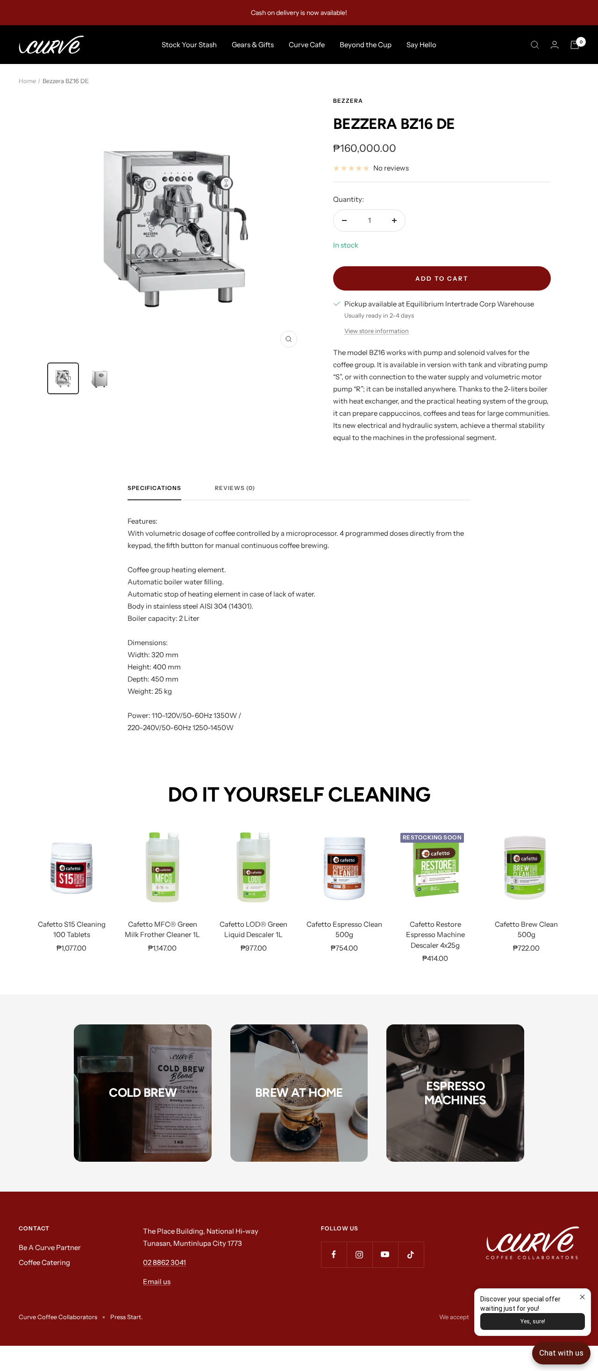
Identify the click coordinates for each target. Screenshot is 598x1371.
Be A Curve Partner (50, 1247)
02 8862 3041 (164, 1262)
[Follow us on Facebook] (334, 1254)
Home (27, 81)
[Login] (554, 45)
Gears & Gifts (253, 44)
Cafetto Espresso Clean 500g (344, 929)
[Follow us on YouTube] (385, 1254)
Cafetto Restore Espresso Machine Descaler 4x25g (435, 935)
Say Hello (421, 44)
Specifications (154, 488)
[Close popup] (582, 1297)
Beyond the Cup (366, 44)
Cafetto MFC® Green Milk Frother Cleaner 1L (162, 929)
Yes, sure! (532, 1321)
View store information (376, 330)
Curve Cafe (307, 44)
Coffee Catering (44, 1262)
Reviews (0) (235, 488)
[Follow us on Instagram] (359, 1254)
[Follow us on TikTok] (411, 1254)
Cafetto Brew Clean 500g (526, 929)
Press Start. (126, 1317)
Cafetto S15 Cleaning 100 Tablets (72, 929)
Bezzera (348, 100)
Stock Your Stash (189, 44)
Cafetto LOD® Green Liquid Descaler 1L (253, 929)
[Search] (535, 45)
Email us (157, 1281)
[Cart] (574, 45)
